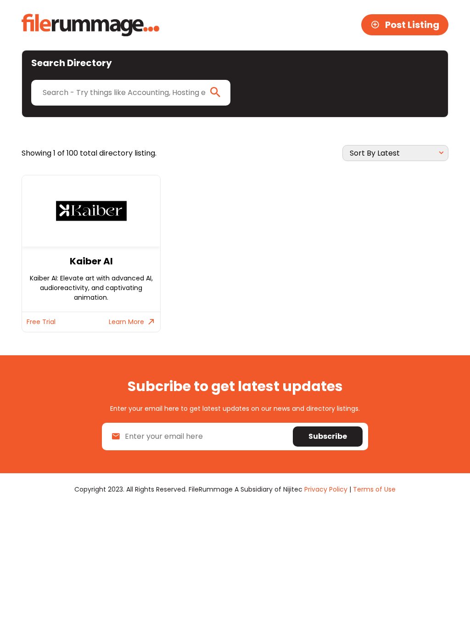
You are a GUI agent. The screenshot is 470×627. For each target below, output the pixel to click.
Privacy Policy (325, 489)
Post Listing (412, 24)
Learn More (126, 321)
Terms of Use (374, 489)
